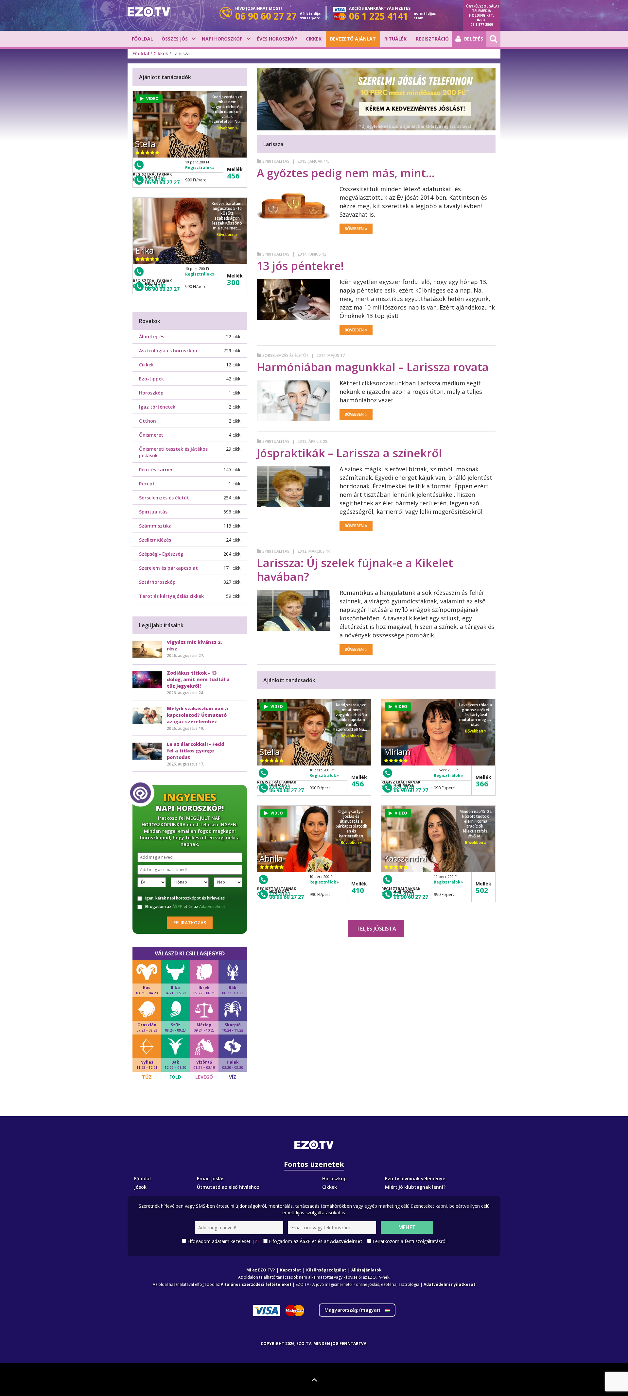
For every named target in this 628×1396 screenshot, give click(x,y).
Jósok (140, 1187)
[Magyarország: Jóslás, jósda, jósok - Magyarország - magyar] (149, 12)
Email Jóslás (210, 1178)
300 (233, 282)
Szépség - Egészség (161, 554)
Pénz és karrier (156, 469)
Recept (147, 483)
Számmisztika (155, 526)
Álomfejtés (151, 336)
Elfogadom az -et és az (185, 906)
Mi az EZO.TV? (260, 1270)
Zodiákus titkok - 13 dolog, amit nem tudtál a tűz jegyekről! (198, 679)
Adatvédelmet (212, 906)
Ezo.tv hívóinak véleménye (415, 1178)
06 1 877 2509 (481, 24)
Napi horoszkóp (222, 39)
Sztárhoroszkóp (157, 582)
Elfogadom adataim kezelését (223, 1241)
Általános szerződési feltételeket (256, 1284)
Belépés (473, 39)
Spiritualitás (275, 161)
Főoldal (142, 39)
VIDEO (276, 706)
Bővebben (354, 228)
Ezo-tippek (151, 379)
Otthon (147, 421)
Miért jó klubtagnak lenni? (415, 1187)
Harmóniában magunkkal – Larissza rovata (373, 367)
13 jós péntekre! (300, 265)
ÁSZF (177, 906)
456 (357, 783)
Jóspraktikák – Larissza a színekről (349, 453)
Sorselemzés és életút (285, 355)
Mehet (407, 1227)
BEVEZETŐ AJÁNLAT (353, 39)
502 (482, 890)
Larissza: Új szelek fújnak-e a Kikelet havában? (355, 569)
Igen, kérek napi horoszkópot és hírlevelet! (185, 898)
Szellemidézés (155, 540)
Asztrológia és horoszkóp (168, 350)
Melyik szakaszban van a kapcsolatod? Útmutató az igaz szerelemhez (197, 715)
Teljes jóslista (376, 928)
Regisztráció (432, 39)
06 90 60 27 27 (286, 790)
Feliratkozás (189, 922)
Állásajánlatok (366, 1270)
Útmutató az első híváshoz (228, 1187)
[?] (256, 1241)
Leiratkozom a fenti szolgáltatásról (409, 1241)
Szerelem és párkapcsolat (168, 568)
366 (482, 783)
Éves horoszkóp (277, 39)
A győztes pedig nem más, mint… (346, 172)
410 (357, 890)
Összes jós (175, 39)
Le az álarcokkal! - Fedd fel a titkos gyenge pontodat (195, 750)
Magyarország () (352, 1310)
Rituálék (395, 39)
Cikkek (314, 39)
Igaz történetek (157, 407)
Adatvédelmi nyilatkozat (449, 1284)
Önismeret (151, 435)
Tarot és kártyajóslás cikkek (171, 596)
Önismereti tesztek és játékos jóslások (173, 452)
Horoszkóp (151, 393)
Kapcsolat (290, 1270)
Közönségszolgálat (326, 1270)
